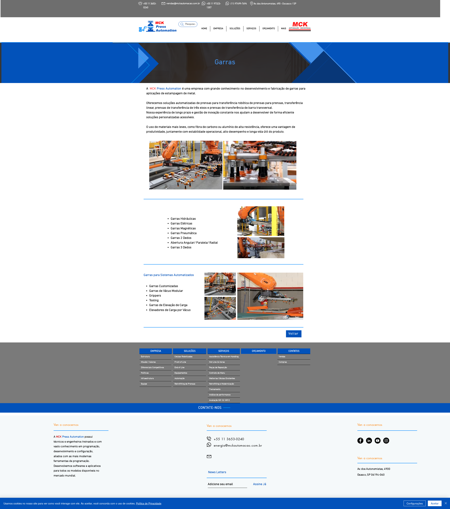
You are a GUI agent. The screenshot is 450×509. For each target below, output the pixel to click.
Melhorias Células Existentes (222, 378)
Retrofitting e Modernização (221, 384)
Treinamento (214, 389)
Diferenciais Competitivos (152, 367)
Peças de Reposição (218, 367)
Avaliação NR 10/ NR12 (219, 400)
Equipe (144, 384)
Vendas (282, 356)
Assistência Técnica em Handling (224, 356)
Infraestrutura (147, 378)
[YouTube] (378, 441)
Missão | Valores (148, 362)
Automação (180, 378)
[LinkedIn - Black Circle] (369, 441)
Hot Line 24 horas (217, 362)
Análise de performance (219, 395)
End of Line (179, 367)
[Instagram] (386, 441)
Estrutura (145, 356)
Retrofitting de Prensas (185, 384)
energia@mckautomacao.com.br (238, 445)
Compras (283, 362)
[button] (218, 28)
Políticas (145, 373)
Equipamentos (181, 373)
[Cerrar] (446, 503)
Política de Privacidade (148, 503)
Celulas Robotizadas (183, 356)
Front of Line (180, 362)
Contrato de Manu (217, 373)
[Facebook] (360, 441)
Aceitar (435, 503)
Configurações (415, 503)
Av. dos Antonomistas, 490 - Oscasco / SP (275, 3)
